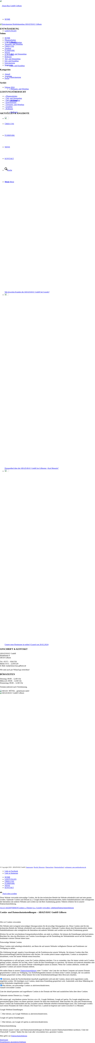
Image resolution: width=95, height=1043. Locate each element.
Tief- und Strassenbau (13, 59)
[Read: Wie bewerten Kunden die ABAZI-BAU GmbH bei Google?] (7, 118)
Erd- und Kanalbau (12, 61)
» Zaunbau (9, 107)
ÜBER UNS (9, 46)
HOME (7, 38)
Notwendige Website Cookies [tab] (11, 942)
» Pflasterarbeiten (11, 96)
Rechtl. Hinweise (39, 867)
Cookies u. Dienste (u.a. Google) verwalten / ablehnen (38, 908)
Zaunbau (8, 48)
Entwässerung (10, 63)
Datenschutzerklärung (66, 908)
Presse (7, 78)
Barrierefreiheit (59, 867)
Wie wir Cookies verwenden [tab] (10, 922)
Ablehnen (22, 1042)
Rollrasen (8, 57)
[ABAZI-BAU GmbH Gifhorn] (11, 6)
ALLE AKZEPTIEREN (9, 908)
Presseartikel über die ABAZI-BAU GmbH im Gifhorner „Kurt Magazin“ (32, 468)
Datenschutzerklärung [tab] (8, 1026)
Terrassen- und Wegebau (14, 44)
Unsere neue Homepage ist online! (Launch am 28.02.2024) (27, 645)
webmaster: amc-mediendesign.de (75, 867)
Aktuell (7, 74)
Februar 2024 (9, 87)
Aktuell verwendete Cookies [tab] (10, 988)
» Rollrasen (9, 109)
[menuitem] (50, 877)
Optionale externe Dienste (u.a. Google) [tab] (14, 995)
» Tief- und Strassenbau (13, 98)
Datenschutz (49, 867)
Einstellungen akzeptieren (9, 1042)
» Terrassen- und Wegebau (14, 105)
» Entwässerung (10, 102)
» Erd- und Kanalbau (12, 100)
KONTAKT (9, 55)
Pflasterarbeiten (10, 40)
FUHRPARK (10, 50)
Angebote (8, 76)
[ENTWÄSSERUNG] (21, 24)
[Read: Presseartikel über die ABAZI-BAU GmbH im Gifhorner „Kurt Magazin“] (7, 295)
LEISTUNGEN (10, 42)
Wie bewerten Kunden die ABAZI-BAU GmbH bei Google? (27, 292)
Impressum (9, 65)
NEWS (7, 53)
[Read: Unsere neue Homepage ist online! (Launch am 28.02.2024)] (7, 471)
